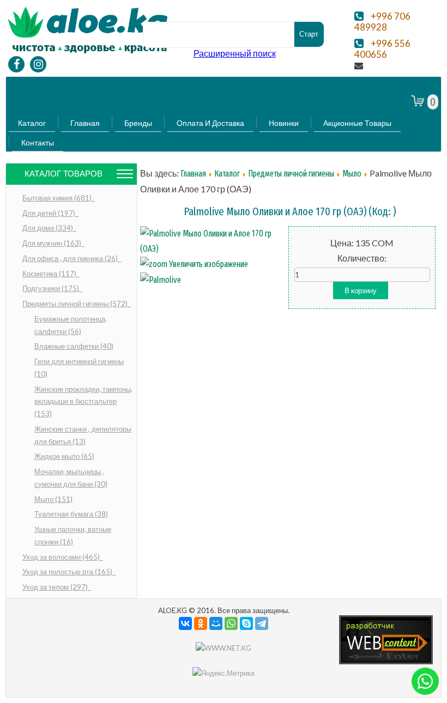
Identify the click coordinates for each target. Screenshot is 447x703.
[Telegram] (261, 623)
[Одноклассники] (200, 623)
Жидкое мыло (64, 456)
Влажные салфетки (73, 346)
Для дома (48, 227)
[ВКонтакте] (185, 623)
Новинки (284, 123)
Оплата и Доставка (210, 123)
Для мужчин (52, 243)
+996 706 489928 (382, 22)
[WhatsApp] (231, 623)
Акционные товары (357, 123)
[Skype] (246, 623)
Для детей (49, 213)
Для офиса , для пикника (70, 258)
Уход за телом (55, 587)
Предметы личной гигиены (75, 303)
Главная (85, 123)
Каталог (32, 123)
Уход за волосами (61, 557)
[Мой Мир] (215, 623)
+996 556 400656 (382, 49)
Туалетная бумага (71, 514)
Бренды (138, 123)
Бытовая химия (57, 197)
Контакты (37, 142)
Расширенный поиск (235, 53)
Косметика (50, 273)
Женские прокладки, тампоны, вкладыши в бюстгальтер (83, 402)
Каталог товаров (63, 173)
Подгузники (51, 288)
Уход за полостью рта (68, 571)
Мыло (53, 499)
